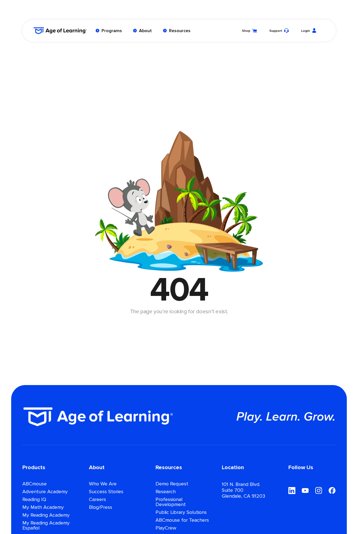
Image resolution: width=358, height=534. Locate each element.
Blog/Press (100, 507)
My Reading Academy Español (46, 526)
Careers (97, 499)
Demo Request (172, 483)
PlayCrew (166, 528)
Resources (179, 31)
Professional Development (171, 502)
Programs (112, 31)
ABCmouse (34, 483)
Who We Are (103, 483)
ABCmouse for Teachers (182, 520)
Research (166, 491)
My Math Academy (43, 507)
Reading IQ (34, 499)
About (145, 31)
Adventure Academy (45, 491)
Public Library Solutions (181, 512)
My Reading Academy (46, 515)
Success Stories (106, 491)
